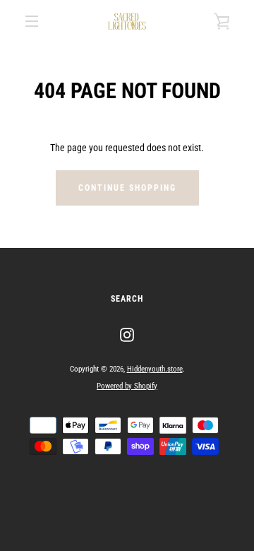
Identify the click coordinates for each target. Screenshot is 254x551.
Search (127, 299)
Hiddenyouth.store (155, 369)
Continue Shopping (127, 188)
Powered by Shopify (127, 386)
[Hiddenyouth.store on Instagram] (127, 334)
